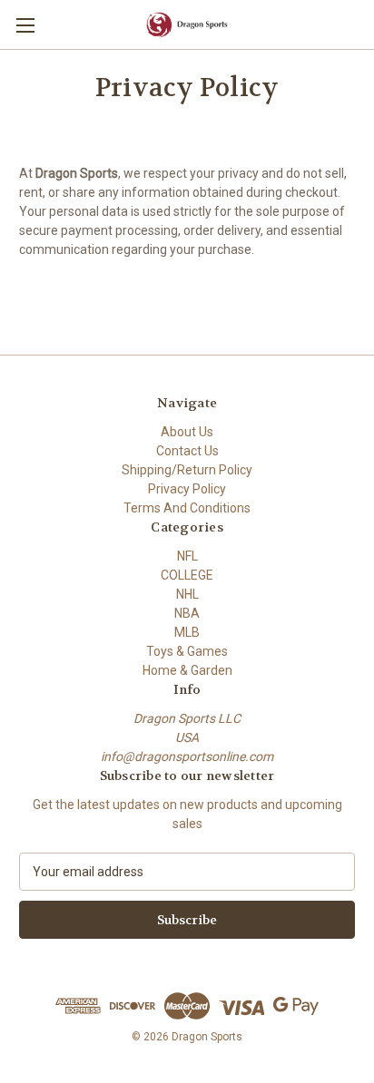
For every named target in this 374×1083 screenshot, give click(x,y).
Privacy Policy (187, 489)
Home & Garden (187, 670)
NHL (187, 594)
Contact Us (187, 451)
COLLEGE (187, 575)
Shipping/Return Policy (187, 470)
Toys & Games (187, 651)
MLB (187, 632)
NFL (187, 556)
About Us (187, 431)
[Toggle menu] (25, 25)
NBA (187, 613)
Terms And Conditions (187, 508)
